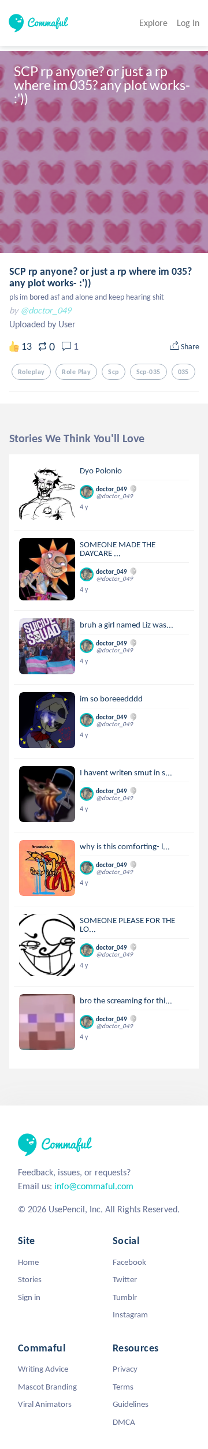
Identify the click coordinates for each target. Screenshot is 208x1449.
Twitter (125, 1279)
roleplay (31, 372)
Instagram (130, 1314)
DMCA (124, 1422)
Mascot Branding (47, 1386)
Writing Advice (43, 1369)
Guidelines (130, 1404)
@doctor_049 (45, 310)
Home (28, 1262)
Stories (30, 1279)
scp (113, 372)
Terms (123, 1386)
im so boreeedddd (111, 698)
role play (76, 372)
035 (183, 372)
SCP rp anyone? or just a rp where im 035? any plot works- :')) (100, 277)
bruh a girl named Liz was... (126, 624)
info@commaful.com (93, 1186)
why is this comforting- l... (125, 846)
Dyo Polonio (101, 470)
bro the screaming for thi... (126, 1000)
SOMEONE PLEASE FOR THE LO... (127, 924)
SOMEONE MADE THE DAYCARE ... (117, 548)
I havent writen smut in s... (126, 772)
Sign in (29, 1297)
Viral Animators (45, 1404)
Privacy (125, 1369)
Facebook (129, 1262)
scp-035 (148, 372)
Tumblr (125, 1297)
